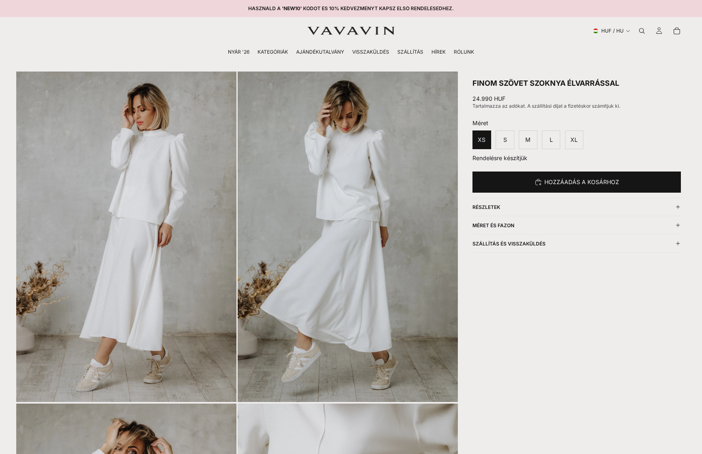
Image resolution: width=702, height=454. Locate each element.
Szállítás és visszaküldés (509, 244)
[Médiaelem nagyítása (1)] (126, 237)
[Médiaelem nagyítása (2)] (348, 237)
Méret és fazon (493, 225)
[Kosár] (677, 31)
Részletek (486, 207)
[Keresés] (642, 31)
